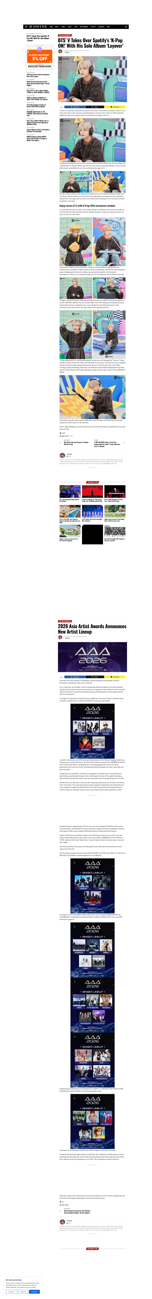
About (56, 27)
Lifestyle (93, 27)
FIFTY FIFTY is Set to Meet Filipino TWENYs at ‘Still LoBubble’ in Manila (38, 91)
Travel (63, 27)
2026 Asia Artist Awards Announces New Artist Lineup (38, 75)
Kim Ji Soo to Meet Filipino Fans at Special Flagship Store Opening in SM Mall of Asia (37, 122)
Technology (101, 27)
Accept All (34, 1291)
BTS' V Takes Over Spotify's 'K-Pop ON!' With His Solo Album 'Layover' (38, 38)
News (108, 27)
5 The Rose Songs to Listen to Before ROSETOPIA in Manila (36, 105)
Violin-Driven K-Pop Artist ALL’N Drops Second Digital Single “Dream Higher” (38, 83)
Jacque (67, 52)
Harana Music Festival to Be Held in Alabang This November (38, 130)
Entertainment (84, 27)
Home (51, 27)
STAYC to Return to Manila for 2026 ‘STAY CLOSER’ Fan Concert (37, 98)
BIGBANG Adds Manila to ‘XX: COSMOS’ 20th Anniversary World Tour (37, 113)
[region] (23, 1286)
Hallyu (69, 27)
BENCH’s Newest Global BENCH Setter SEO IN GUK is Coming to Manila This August (37, 138)
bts (72, 436)
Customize (11, 1291)
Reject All (23, 1291)
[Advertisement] (76, 12)
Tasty (75, 27)
